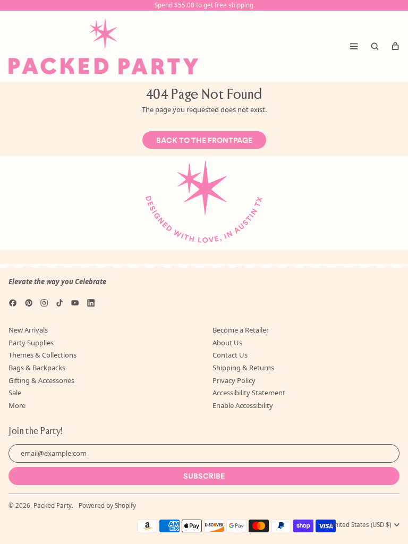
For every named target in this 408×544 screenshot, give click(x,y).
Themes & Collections (42, 355)
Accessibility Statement (248, 392)
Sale (14, 392)
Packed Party (52, 505)
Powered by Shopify (107, 505)
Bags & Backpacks (36, 367)
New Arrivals (28, 330)
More (17, 405)
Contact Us (230, 355)
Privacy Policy (234, 380)
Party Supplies (31, 342)
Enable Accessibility (242, 405)
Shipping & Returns (243, 367)
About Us (227, 342)
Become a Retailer (240, 330)
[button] (374, 46)
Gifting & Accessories (41, 380)
